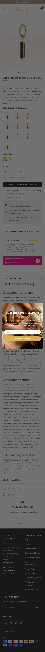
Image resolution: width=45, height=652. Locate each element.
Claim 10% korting (22, 338)
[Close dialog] (40, 305)
